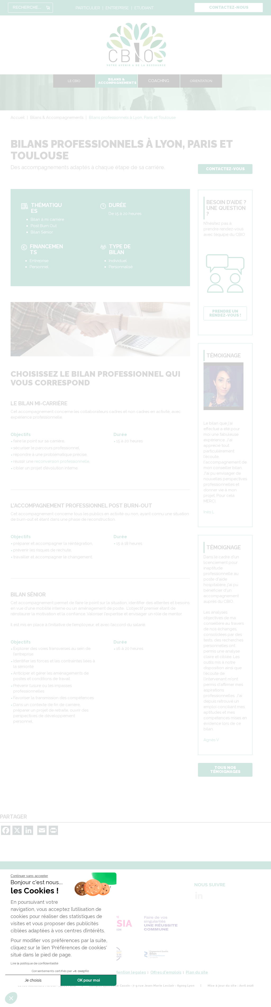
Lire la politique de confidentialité (34, 963)
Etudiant (144, 8)
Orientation (201, 81)
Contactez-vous (225, 169)
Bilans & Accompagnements (117, 81)
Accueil (18, 117)
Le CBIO (74, 81)
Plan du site (197, 972)
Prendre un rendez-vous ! (225, 313)
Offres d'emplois (165, 972)
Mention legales (130, 972)
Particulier (88, 8)
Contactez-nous (229, 7)
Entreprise (117, 8)
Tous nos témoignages (225, 769)
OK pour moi (88, 980)
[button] (11, 998)
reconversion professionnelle (61, 461)
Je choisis (33, 980)
